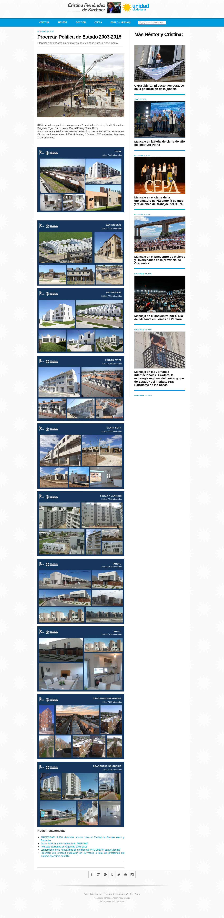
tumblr (112, 874)
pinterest (105, 874)
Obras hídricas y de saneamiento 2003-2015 (64, 843)
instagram (132, 874)
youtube (125, 874)
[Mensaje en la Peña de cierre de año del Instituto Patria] (159, 137)
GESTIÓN (81, 22)
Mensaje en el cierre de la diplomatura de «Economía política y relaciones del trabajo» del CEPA (158, 201)
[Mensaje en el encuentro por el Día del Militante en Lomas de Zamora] (159, 311)
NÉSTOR (62, 22)
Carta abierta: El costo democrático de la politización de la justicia (159, 87)
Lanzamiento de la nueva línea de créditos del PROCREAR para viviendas (80, 849)
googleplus (98, 874)
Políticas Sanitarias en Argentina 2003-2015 (64, 846)
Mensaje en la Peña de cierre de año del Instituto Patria (159, 143)
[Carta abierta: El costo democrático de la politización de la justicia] (159, 81)
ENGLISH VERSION (120, 22)
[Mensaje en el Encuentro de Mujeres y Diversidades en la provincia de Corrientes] (159, 252)
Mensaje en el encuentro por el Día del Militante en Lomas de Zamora (158, 317)
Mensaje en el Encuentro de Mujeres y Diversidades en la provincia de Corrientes (159, 260)
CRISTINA (44, 22)
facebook (92, 874)
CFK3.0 (98, 22)
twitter (118, 874)
